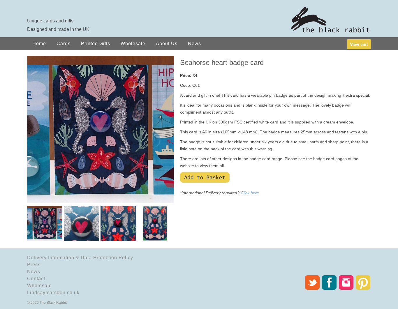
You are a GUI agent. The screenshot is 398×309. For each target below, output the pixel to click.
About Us (166, 43)
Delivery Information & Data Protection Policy (80, 257)
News (194, 43)
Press (33, 264)
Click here (250, 192)
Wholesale (133, 43)
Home (39, 43)
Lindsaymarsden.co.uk (53, 292)
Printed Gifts (95, 43)
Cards (64, 43)
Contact (36, 278)
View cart (359, 44)
